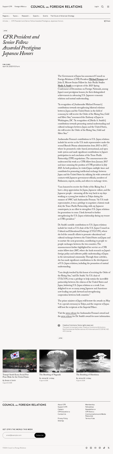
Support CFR (7, 7)
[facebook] (86, 448)
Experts (36, 16)
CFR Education (63, 412)
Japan (5, 30)
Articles (5, 21)
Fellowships (89, 407)
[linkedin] (91, 448)
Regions (5, 16)
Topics (15, 16)
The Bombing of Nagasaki (50, 375)
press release (71, 313)
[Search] (102, 6)
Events (45, 16)
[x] (108, 448)
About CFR (62, 405)
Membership (90, 405)
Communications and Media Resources (95, 415)
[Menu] (108, 6)
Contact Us (62, 414)
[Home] (56, 6)
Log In (97, 7)
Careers (61, 409)
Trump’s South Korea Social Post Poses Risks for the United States (16, 376)
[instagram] (100, 448)
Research (25, 16)
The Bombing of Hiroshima (88, 375)
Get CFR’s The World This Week (18, 429)
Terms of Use (90, 418)
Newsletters (89, 409)
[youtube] (95, 448)
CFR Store (89, 412)
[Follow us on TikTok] (104, 448)
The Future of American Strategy (62, 16)
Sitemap (61, 421)
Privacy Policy (63, 418)
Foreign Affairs (20, 7)
